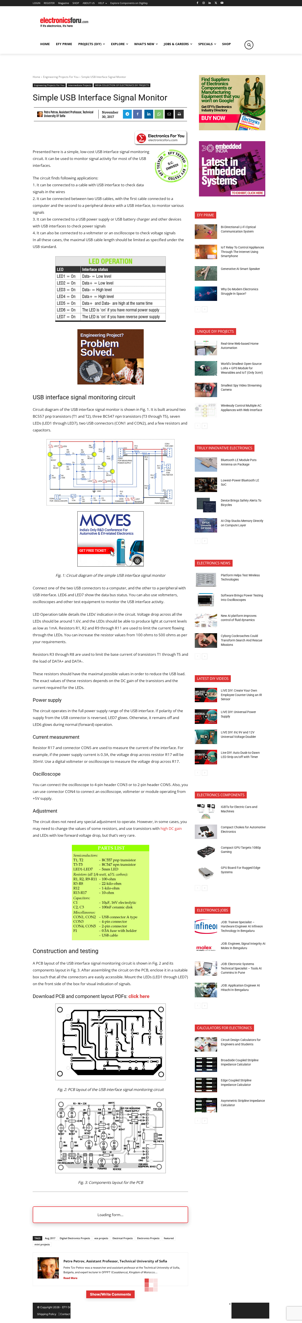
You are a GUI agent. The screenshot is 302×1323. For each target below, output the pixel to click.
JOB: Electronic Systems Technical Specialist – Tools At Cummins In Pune (241, 968)
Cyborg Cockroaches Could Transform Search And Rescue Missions (241, 640)
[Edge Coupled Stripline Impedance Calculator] (206, 1085)
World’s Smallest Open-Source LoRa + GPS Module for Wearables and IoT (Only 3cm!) (242, 368)
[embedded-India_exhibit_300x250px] (232, 195)
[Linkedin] (209, 3)
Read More (70, 1278)
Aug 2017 (50, 1238)
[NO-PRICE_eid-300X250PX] (232, 129)
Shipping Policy (46, 1314)
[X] (215, 3)
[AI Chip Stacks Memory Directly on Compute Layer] (206, 525)
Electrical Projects (123, 1238)
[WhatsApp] (159, 114)
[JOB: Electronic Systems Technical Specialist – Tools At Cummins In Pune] (206, 968)
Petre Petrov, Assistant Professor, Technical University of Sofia (68, 114)
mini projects (42, 1244)
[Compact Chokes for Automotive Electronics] (206, 832)
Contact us (67, 1314)
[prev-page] (197, 309)
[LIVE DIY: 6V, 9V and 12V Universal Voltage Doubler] (206, 737)
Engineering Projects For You (60, 77)
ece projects (101, 1238)
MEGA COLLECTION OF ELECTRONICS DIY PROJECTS (122, 85)
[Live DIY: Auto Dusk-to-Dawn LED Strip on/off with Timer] (206, 757)
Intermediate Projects (79, 85)
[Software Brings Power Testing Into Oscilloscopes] (206, 600)
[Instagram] (203, 3)
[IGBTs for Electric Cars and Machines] (206, 811)
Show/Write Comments (110, 1294)
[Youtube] (222, 3)
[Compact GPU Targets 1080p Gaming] (206, 852)
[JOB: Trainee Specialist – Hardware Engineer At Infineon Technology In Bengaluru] (206, 926)
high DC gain (171, 828)
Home (36, 77)
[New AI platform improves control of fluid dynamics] (206, 620)
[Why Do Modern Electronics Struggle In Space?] (206, 294)
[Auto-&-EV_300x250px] (110, 565)
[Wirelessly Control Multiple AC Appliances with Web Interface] (206, 410)
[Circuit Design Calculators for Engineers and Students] (206, 1044)
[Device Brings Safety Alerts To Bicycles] (206, 505)
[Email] (169, 114)
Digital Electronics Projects (75, 1238)
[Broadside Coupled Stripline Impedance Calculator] (206, 1064)
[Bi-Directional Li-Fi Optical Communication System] (206, 231)
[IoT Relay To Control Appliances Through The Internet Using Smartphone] (206, 252)
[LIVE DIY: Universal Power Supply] (206, 716)
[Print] (179, 114)
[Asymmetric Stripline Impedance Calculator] (206, 1105)
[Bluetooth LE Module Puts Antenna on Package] (206, 464)
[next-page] (204, 309)
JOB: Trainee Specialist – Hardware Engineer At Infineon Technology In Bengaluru (242, 926)
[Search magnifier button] (249, 45)
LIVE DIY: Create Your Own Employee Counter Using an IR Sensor (241, 695)
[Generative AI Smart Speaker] (206, 273)
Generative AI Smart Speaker (240, 269)
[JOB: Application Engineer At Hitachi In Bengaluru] (206, 990)
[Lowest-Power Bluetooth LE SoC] (206, 484)
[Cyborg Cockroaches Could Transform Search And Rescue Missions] (206, 640)
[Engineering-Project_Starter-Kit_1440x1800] (110, 383)
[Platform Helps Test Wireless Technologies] (206, 579)
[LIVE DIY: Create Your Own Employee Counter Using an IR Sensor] (206, 695)
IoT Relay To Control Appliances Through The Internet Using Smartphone (242, 252)
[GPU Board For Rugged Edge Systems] (206, 872)
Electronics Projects (148, 1238)
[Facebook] (197, 3)
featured (169, 1238)
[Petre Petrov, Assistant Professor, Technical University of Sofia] (40, 114)
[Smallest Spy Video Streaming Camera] (206, 390)
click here (138, 996)
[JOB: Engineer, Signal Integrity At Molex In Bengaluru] (206, 948)
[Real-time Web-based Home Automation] (206, 348)
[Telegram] (127, 114)
